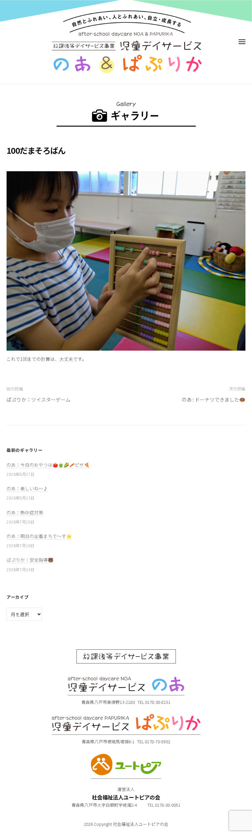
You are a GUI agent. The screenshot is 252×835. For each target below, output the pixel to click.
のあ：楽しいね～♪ (27, 488)
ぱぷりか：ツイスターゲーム (39, 399)
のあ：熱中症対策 (25, 512)
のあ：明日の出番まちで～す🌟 (39, 536)
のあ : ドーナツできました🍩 (213, 399)
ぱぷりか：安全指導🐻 (30, 559)
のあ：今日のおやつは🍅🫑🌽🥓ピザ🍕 (48, 464)
